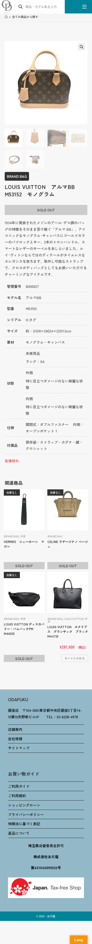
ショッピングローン (24, 805)
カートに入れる (75, 658)
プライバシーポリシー (26, 814)
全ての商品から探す (25, 17)
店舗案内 (15, 729)
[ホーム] (6, 17)
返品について (18, 833)
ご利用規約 (17, 795)
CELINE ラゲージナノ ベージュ (67, 544)
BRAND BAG (17, 176)
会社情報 (15, 738)
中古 (22, 536)
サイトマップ (18, 748)
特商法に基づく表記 (24, 823)
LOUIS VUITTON (73, 619)
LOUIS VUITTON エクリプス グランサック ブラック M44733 (67, 631)
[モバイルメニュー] (83, 6)
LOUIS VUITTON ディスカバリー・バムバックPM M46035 (24, 629)
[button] (81, 46)
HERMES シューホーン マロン (24, 544)
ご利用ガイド (18, 786)
